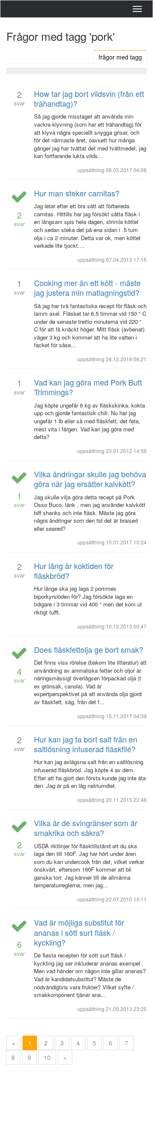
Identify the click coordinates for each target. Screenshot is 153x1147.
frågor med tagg (120, 57)
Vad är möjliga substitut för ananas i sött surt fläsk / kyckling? (79, 932)
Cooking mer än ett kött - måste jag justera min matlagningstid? (87, 287)
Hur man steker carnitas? (76, 192)
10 (47, 1057)
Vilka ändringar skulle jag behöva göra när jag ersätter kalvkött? (90, 478)
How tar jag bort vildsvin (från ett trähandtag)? (89, 98)
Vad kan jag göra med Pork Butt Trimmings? (88, 387)
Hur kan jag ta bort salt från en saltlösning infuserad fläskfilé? (85, 744)
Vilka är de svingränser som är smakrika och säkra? (85, 827)
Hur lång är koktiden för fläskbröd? (73, 570)
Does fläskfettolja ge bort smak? (88, 649)
